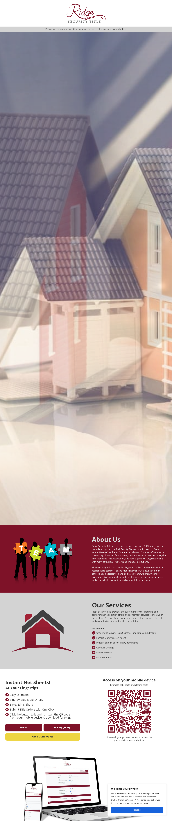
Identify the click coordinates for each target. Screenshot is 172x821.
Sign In (24, 727)
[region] (137, 800)
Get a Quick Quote (42, 736)
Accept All (137, 810)
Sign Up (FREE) (62, 727)
